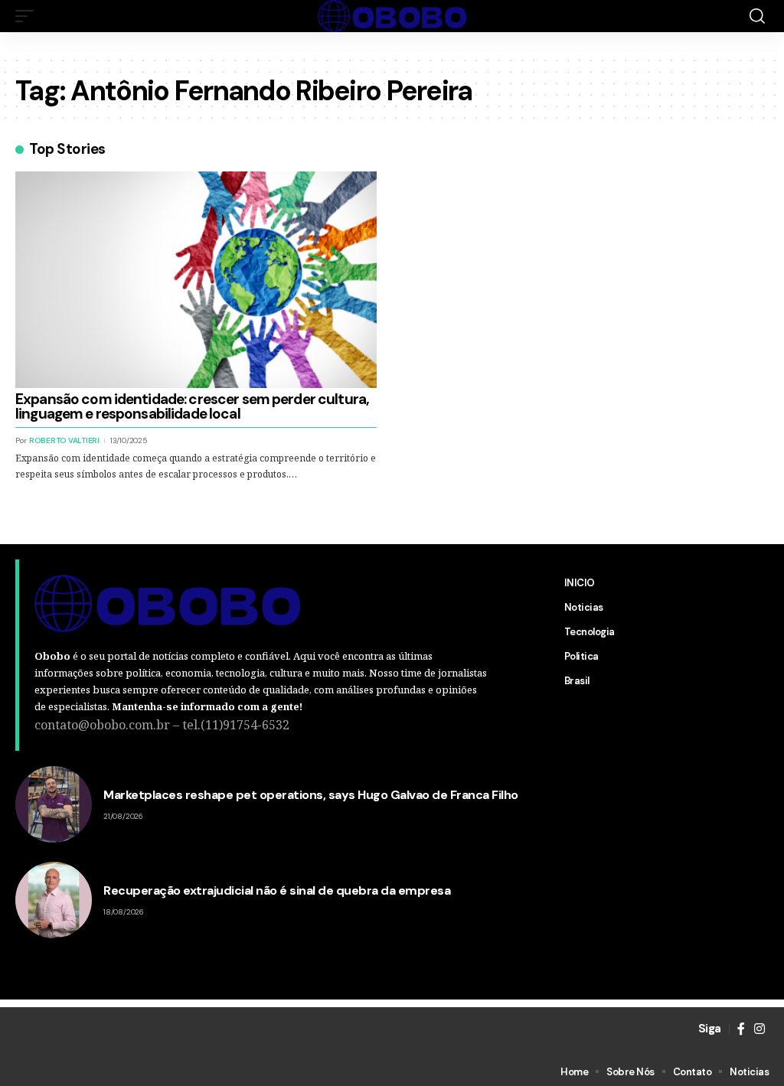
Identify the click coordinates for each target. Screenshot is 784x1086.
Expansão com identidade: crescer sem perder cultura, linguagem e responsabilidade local (192, 406)
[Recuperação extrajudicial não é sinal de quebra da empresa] (53, 900)
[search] (757, 16)
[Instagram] (759, 1029)
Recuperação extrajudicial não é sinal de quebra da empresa (276, 890)
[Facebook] (741, 1029)
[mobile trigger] (28, 16)
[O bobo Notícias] (392, 16)
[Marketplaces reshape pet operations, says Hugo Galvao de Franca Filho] (53, 804)
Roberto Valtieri (64, 440)
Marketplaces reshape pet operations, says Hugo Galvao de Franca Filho (310, 795)
